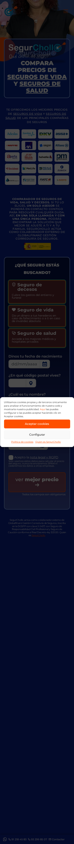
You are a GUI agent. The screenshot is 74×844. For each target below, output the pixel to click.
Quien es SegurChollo (48, 441)
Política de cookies (22, 441)
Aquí (42, 409)
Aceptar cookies (37, 424)
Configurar (37, 434)
